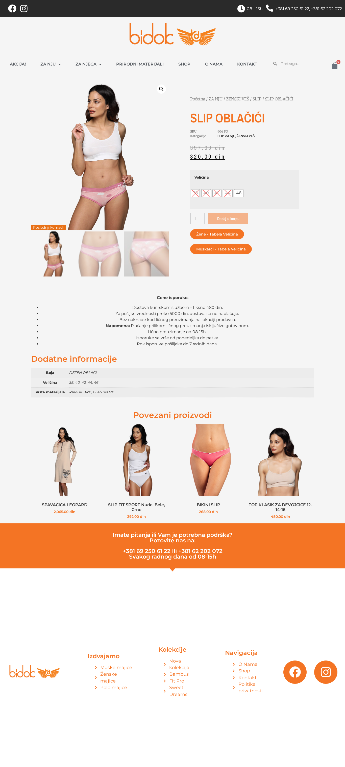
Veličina (201, 177)
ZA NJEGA (86, 64)
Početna (197, 98)
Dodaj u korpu (228, 218)
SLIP (257, 98)
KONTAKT (247, 64)
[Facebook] (12, 8)
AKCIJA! (18, 64)
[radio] (195, 193)
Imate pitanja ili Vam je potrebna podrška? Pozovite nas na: (173, 537)
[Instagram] (24, 8)
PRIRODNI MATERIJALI (140, 64)
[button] (161, 89)
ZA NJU (48, 64)
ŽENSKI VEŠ (237, 98)
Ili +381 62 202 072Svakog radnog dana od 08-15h (173, 554)
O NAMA (214, 64)
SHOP (184, 64)
